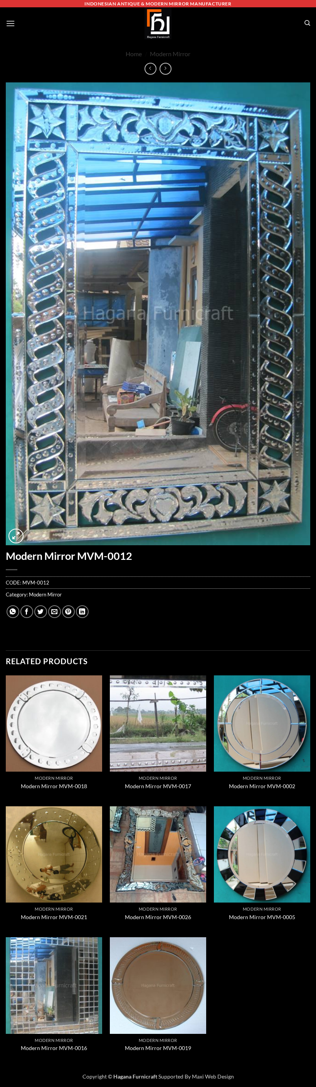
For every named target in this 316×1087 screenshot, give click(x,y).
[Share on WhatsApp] (13, 611)
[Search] (307, 23)
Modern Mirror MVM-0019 (158, 1048)
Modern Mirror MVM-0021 (54, 917)
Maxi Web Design (213, 1076)
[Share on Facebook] (26, 611)
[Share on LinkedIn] (82, 611)
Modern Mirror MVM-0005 (262, 917)
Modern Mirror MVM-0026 (158, 917)
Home (134, 53)
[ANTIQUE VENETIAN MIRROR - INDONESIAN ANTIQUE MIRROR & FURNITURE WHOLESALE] (158, 23)
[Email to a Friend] (54, 611)
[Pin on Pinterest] (68, 611)
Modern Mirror (170, 53)
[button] (10, 23)
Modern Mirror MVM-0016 (54, 1048)
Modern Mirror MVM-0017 (158, 786)
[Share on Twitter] (40, 611)
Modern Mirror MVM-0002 (262, 786)
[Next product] (150, 69)
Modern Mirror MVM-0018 (54, 786)
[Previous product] (165, 69)
